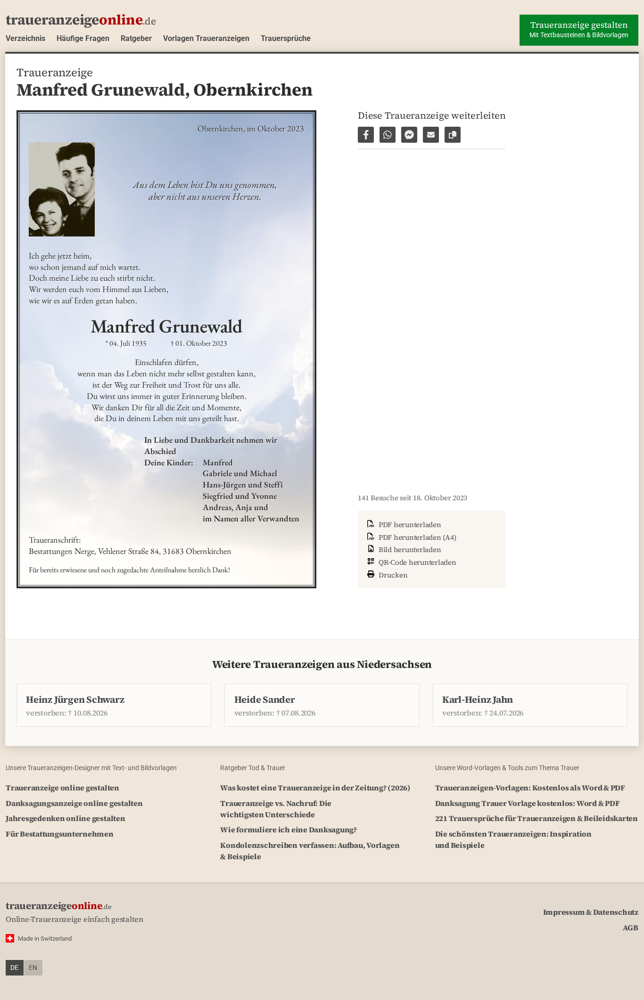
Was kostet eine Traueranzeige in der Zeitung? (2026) (315, 787)
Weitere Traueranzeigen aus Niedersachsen (322, 664)
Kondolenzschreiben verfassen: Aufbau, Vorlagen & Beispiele (309, 851)
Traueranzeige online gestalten (62, 787)
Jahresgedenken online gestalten (65, 818)
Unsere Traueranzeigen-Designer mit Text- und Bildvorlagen (91, 768)
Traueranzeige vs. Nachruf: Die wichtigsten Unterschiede (275, 809)
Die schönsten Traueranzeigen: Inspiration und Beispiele (513, 839)
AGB (630, 927)
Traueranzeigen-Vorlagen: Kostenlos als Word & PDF (530, 787)
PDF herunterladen (409, 524)
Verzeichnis (25, 38)
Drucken (392, 575)
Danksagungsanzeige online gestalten (74, 803)
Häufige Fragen (83, 38)
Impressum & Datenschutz (590, 912)
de (14, 968)
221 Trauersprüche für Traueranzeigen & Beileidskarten (536, 818)
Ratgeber (136, 38)
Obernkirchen (252, 89)
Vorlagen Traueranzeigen (206, 38)
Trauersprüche (286, 38)
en (33, 968)
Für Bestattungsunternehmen (60, 834)
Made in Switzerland (45, 938)
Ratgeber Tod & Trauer (252, 768)
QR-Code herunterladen (416, 562)
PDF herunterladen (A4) (416, 537)
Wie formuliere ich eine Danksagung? (288, 829)
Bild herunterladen (409, 549)
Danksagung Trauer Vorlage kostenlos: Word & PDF (527, 803)
